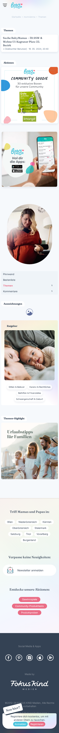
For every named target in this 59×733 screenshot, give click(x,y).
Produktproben (29, 612)
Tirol (28, 534)
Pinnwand (8, 274)
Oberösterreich (20, 528)
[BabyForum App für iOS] (40, 657)
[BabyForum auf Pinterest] (19, 657)
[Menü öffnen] (5, 5)
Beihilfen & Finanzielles (29, 393)
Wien (10, 522)
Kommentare (27, 291)
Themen (27, 285)
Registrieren (37, 724)
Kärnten (47, 522)
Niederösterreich (28, 522)
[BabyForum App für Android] (50, 657)
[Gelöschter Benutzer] (16, 49)
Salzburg (15, 534)
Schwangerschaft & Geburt (29, 399)
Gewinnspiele (29, 599)
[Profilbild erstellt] (29, 314)
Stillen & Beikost (16, 387)
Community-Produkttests (29, 606)
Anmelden (20, 724)
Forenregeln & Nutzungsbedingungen (28, 713)
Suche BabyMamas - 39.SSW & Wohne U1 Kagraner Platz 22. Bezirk (22, 41)
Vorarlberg (42, 534)
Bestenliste (9, 279)
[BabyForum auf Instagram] (29, 657)
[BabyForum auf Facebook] (8, 657)
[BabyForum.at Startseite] (16, 6)
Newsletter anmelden (30, 570)
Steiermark (40, 528)
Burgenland (29, 540)
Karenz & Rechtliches (40, 387)
